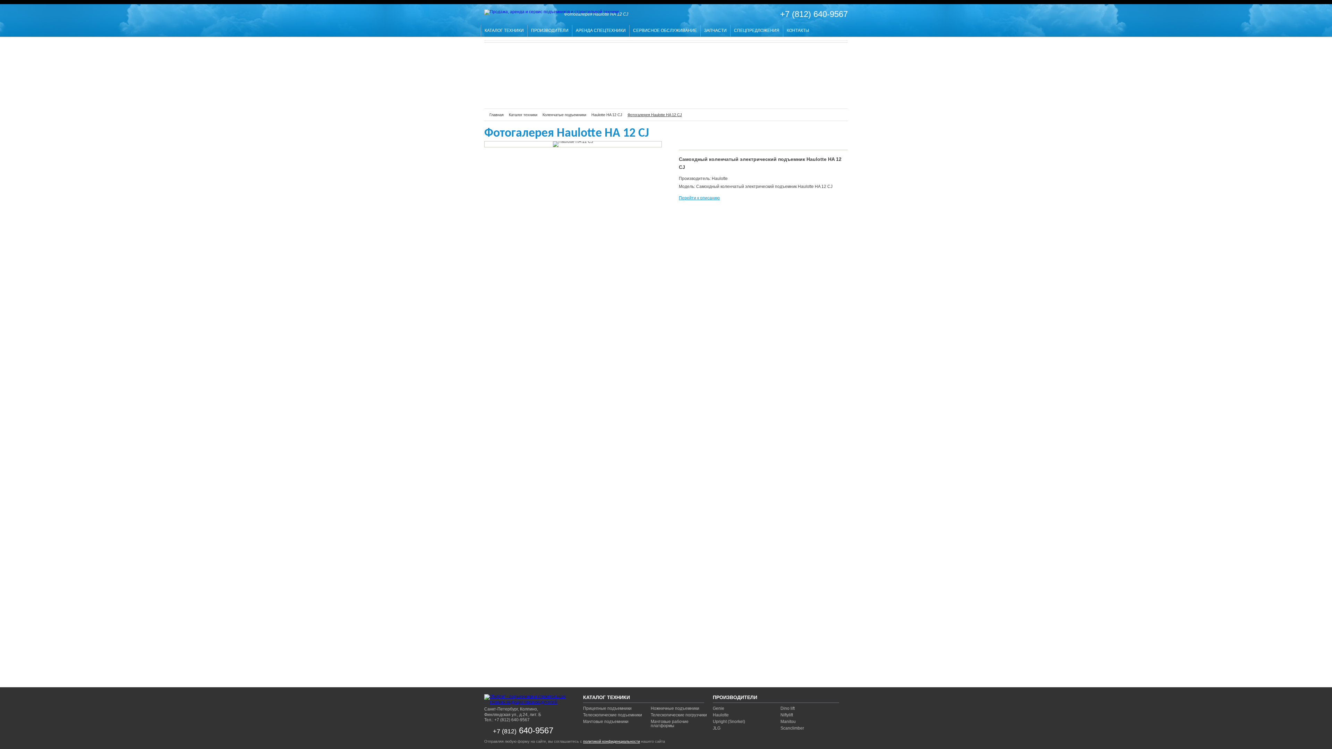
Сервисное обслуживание (665, 30)
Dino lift (787, 708)
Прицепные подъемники (607, 708)
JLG (716, 728)
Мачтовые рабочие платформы (670, 723)
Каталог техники (504, 30)
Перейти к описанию (699, 198)
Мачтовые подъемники (606, 721)
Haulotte (721, 715)
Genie (718, 708)
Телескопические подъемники (612, 715)
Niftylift (786, 715)
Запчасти (715, 30)
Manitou (788, 721)
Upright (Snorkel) (729, 721)
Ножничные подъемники (675, 708)
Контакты (798, 30)
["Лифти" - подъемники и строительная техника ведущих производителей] (527, 699)
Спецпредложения (756, 30)
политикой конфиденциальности (611, 741)
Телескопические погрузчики (679, 715)
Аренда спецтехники (601, 30)
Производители (550, 30)
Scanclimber (792, 728)
